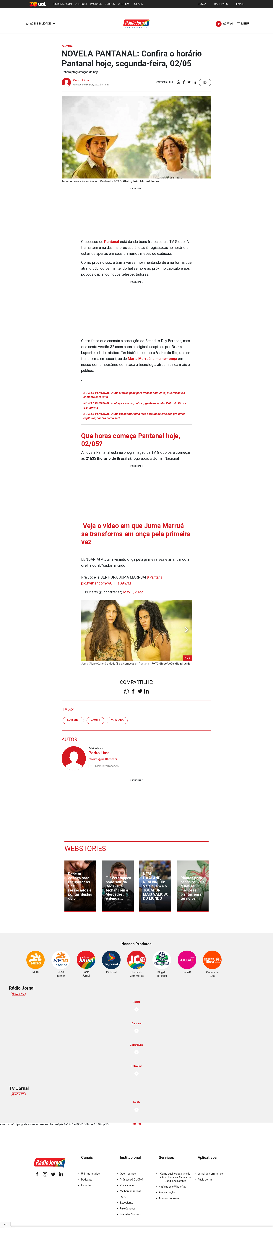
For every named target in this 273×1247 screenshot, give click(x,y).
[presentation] (186, 630)
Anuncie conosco (169, 1198)
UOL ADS (138, 4)
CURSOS (110, 4)
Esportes (86, 1185)
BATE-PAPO (221, 4)
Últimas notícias (90, 1173)
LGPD (123, 1196)
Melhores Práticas (130, 1191)
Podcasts (86, 1179)
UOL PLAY (124, 4)
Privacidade (127, 1185)
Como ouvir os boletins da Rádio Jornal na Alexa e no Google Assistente (175, 1177)
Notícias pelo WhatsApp (172, 1186)
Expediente (126, 1202)
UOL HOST (81, 4)
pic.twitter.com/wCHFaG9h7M (106, 583)
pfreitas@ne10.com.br (103, 759)
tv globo (117, 720)
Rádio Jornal (205, 1179)
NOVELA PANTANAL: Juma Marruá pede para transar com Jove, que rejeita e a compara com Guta (134, 395)
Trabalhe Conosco (130, 1214)
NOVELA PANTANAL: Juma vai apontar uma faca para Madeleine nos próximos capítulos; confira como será (134, 416)
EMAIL (240, 4)
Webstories (85, 849)
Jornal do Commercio (210, 1173)
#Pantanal (155, 577)
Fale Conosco (128, 1208)
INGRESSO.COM (62, 4)
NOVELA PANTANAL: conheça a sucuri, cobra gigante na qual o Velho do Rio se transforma (134, 405)
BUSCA (202, 4)
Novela (95, 720)
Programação (167, 1192)
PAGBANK (96, 4)
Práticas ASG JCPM (131, 1179)
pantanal (73, 720)
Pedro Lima (81, 80)
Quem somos (128, 1173)
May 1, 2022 (133, 592)
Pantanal (112, 241)
